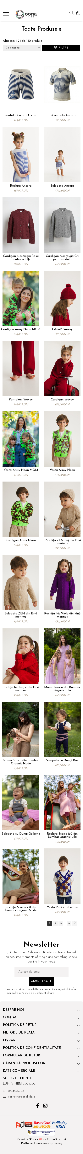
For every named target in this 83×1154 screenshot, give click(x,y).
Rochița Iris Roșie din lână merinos (21, 689)
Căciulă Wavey (62, 329)
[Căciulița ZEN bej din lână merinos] (62, 509)
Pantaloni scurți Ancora (20, 115)
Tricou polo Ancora (62, 115)
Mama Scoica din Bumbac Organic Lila (62, 689)
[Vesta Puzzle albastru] (62, 876)
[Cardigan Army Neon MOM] (20, 298)
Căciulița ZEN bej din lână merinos (62, 542)
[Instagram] (45, 1106)
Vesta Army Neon (62, 470)
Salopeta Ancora (62, 185)
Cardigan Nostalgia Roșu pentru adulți (21, 258)
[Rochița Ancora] (20, 154)
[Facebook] (37, 1106)
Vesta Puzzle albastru (62, 907)
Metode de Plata (19, 1032)
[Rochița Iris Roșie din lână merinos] (20, 656)
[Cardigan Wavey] (62, 368)
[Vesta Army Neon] (62, 439)
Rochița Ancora (20, 185)
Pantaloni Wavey (21, 399)
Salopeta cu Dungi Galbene (21, 833)
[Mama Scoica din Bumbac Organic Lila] (62, 656)
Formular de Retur (21, 1055)
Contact (11, 1017)
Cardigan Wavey (62, 399)
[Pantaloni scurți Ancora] (20, 84)
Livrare (10, 1040)
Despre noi (13, 1010)
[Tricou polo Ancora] (62, 84)
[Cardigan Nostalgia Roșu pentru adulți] (20, 225)
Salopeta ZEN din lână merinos (21, 615)
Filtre (62, 47)
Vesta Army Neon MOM (21, 470)
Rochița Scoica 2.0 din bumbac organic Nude (20, 909)
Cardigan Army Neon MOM (20, 329)
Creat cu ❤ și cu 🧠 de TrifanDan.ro (40, 1139)
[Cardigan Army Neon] (20, 509)
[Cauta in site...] (71, 13)
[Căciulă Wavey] (62, 298)
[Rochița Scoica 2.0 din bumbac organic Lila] (62, 802)
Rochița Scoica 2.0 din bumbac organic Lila (62, 835)
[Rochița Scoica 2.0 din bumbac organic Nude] (20, 876)
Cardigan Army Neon (21, 540)
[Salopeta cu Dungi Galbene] (20, 802)
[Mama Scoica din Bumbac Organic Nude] (20, 729)
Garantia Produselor (24, 1063)
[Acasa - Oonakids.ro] (26, 14)
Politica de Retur (20, 1025)
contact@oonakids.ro (21, 1096)
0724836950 (15, 1091)
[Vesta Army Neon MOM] (20, 439)
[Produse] (6, 15)
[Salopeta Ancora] (62, 154)
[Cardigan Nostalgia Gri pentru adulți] (62, 225)
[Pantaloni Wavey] (20, 368)
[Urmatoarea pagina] (74, 923)
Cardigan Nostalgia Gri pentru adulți (62, 258)
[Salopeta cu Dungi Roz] (62, 729)
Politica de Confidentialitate (37, 993)
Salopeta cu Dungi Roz (62, 760)
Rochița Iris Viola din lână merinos (62, 615)
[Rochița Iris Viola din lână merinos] (62, 582)
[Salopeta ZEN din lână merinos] (20, 582)
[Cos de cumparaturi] (78, 13)
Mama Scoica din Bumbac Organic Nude (21, 762)
